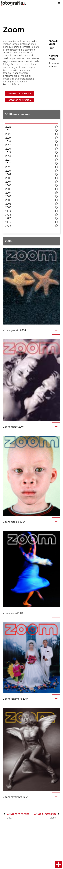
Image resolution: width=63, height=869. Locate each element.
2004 (8, 192)
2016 (8, 148)
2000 (8, 207)
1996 (8, 222)
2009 (8, 174)
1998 (8, 214)
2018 (8, 141)
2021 (8, 130)
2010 (8, 170)
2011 (7, 167)
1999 (8, 211)
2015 (8, 152)
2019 (8, 137)
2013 (8, 159)
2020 (8, 134)
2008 (8, 178)
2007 (8, 181)
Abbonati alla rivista (19, 93)
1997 (8, 218)
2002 (8, 200)
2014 (8, 156)
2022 (8, 126)
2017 (8, 145)
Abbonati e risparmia (20, 100)
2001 (8, 203)
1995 (8, 225)
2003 (8, 196)
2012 (8, 163)
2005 (8, 189)
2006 (8, 185)
